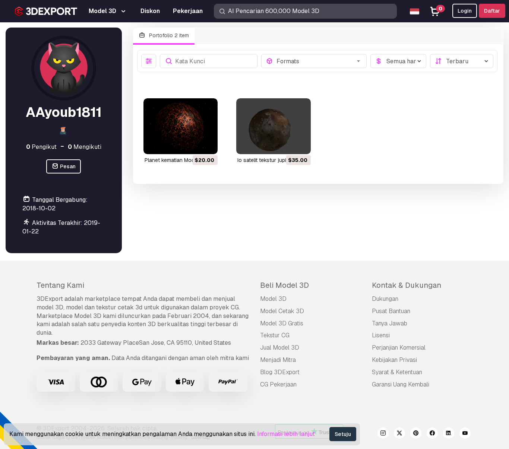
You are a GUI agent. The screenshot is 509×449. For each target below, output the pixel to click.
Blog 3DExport (280, 372)
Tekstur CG (275, 335)
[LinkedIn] (448, 434)
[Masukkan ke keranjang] (191, 143)
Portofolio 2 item (168, 35)
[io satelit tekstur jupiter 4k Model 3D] (273, 126)
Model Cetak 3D (282, 311)
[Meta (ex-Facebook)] (432, 434)
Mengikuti (84, 147)
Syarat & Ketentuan (397, 372)
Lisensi (381, 335)
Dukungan (385, 299)
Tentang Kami (60, 285)
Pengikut (41, 147)
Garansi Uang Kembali (400, 384)
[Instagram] (383, 434)
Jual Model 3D (279, 347)
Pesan (67, 166)
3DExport (50, 299)
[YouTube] (465, 434)
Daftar (492, 10)
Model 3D (273, 299)
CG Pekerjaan (278, 384)
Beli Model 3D (284, 285)
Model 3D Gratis (281, 323)
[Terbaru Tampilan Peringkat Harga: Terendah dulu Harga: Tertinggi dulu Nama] (461, 61)
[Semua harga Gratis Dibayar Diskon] (398, 61)
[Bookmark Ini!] (207, 143)
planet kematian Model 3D (176, 160)
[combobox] (319, 61)
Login (465, 10)
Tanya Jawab (389, 323)
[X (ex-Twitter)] (399, 434)
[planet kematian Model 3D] (180, 126)
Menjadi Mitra (278, 360)
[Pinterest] (415, 434)
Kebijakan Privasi (394, 360)
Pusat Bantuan (391, 311)
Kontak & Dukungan (406, 285)
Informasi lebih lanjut (286, 434)
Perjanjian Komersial (399, 347)
